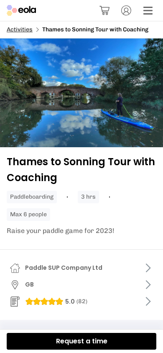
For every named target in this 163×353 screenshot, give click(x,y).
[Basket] (104, 10)
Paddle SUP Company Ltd (63, 267)
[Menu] (148, 10)
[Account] (126, 10)
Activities (20, 29)
